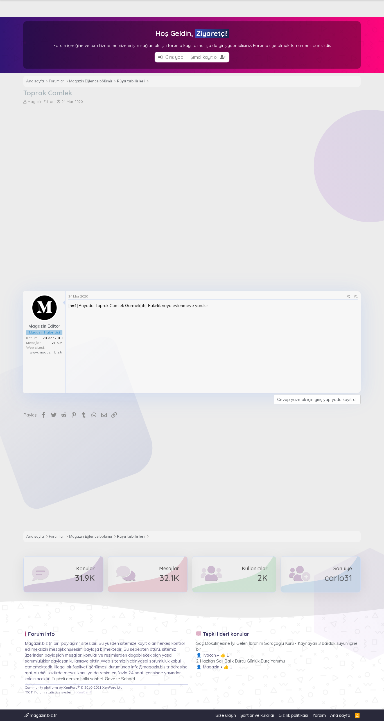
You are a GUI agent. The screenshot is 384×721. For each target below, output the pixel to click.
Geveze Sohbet (120, 678)
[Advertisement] (192, 146)
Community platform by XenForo (74, 687)
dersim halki (77, 678)
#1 (356, 296)
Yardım (319, 715)
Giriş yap (173, 57)
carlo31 (338, 578)
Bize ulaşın (225, 715)
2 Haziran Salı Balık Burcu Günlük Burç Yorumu (240, 661)
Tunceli (58, 678)
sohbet (97, 678)
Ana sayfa (340, 715)
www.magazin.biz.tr (46, 352)
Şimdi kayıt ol (205, 57)
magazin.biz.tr (43, 715)
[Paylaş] (348, 296)
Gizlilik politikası (293, 715)
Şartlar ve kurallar (257, 715)
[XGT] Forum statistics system (58, 692)
